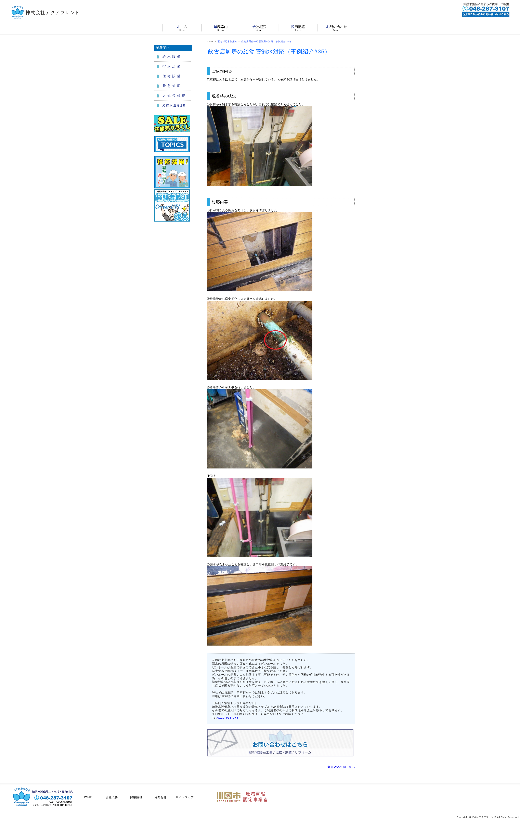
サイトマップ (185, 797)
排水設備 (172, 66)
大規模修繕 (174, 95)
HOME (87, 797)
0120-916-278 (227, 717)
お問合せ (160, 797)
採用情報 (136, 797)
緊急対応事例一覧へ (341, 767)
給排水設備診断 (174, 105)
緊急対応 (172, 86)
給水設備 (172, 56)
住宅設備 (172, 76)
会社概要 (112, 797)
